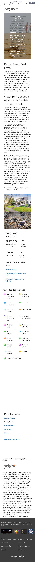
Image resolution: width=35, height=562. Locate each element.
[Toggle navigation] (2, 3)
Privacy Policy (21, 542)
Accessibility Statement (24, 546)
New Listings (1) (11, 269)
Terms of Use (4, 542)
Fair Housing (4, 546)
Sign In (32, 3)
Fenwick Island (9, 425)
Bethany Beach (9, 418)
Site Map (3, 550)
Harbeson (7, 429)
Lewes (6, 433)
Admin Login (21, 550)
